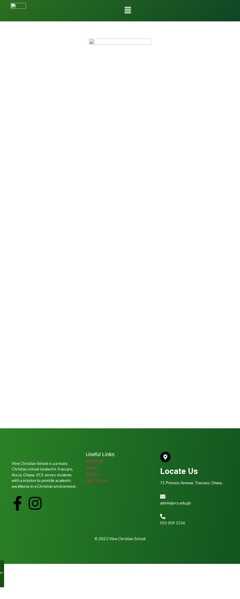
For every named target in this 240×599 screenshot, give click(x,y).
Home (91, 468)
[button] (127, 10)
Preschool (94, 461)
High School (97, 481)
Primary (93, 474)
